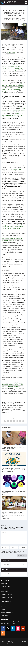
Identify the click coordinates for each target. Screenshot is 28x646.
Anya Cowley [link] (12, 18)
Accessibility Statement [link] (7, 612)
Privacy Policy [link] (4, 615)
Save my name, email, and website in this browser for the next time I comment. (12, 551)
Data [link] (3, 80)
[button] (3, 628)
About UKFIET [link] (4, 583)
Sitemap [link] (3, 604)
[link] (8, 2)
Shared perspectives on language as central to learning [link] (13, 491)
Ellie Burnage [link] (21, 18)
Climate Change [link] (15, 20)
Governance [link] (4, 589)
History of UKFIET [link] (5, 586)
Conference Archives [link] (6, 594)
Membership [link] (4, 592)
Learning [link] (22, 20)
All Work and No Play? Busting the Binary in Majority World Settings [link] (13, 448)
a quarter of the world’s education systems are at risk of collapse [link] (13, 115)
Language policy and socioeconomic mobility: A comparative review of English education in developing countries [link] (13, 470)
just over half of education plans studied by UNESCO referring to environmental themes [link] (13, 238)
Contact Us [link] (4, 609)
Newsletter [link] (4, 607)
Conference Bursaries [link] (7, 597)
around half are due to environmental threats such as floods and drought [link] (13, 110)
